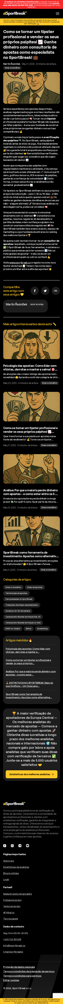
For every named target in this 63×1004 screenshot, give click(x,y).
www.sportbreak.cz (20, 262)
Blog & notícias (11, 873)
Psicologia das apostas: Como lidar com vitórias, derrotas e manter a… (28, 650)
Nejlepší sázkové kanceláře (17, 893)
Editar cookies (11, 980)
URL (56, 290)
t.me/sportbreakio (13, 951)
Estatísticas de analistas (16, 867)
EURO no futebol (13, 628)
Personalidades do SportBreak (19, 599)
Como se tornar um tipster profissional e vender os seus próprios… (28, 662)
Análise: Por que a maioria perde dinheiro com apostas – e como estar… (31, 673)
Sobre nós (8, 860)
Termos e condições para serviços (22, 975)
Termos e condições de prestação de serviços (29, 971)
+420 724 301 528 (12, 939)
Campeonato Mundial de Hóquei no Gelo (23, 623)
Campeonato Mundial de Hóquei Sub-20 (23, 617)
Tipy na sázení (10, 918)
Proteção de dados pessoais (19, 966)
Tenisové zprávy (11, 906)
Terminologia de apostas (16, 593)
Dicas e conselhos (13, 587)
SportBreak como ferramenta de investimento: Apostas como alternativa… (29, 696)
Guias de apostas (34, 587)
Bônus (28, 628)
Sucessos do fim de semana (18, 611)
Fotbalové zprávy (12, 900)
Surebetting (42, 628)
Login (6, 879)
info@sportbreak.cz (14, 945)
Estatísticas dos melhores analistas (30, 774)
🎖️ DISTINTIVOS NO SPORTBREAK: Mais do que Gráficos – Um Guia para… (29, 684)
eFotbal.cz (9, 912)
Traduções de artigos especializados (22, 605)
